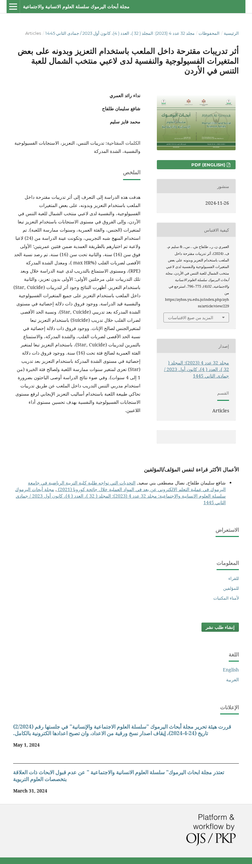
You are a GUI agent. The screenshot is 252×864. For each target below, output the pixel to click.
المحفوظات (209, 33)
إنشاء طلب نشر (220, 627)
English (231, 670)
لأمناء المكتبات (226, 598)
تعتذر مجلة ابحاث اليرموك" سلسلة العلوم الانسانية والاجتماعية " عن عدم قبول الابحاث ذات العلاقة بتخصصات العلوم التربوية (118, 775)
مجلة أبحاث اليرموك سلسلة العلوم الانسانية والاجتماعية (76, 7)
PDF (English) (209, 164)
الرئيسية (231, 33)
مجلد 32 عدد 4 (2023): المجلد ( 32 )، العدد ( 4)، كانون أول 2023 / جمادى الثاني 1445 (120, 33)
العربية (232, 679)
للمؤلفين (231, 588)
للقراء (233, 578)
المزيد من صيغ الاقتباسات (190, 317)
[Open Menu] (13, 6)
